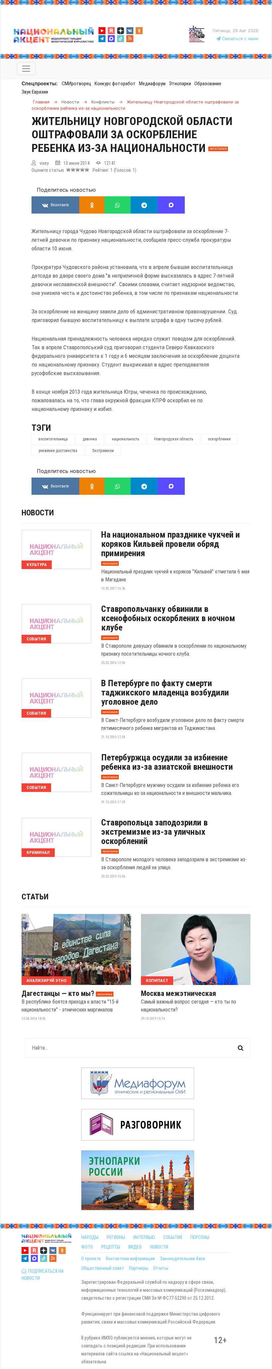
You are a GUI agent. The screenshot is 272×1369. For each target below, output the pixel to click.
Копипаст (157, 980)
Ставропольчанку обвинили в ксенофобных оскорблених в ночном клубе (168, 618)
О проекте (91, 1258)
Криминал (38, 852)
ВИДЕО (135, 1247)
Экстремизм (103, 450)
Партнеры (138, 1268)
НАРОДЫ (90, 1237)
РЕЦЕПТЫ (110, 1247)
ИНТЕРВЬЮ (144, 1237)
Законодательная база (182, 1258)
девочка (90, 439)
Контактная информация (130, 1258)
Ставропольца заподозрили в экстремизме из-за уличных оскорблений (154, 832)
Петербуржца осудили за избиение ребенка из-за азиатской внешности (167, 762)
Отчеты (160, 1268)
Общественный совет (102, 1268)
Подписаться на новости (43, 1275)
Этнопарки (180, 84)
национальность (125, 439)
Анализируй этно (46, 980)
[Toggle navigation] (26, 68)
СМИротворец (76, 84)
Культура (37, 564)
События (36, 638)
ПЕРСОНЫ (199, 1237)
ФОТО (87, 1247)
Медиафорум (152, 84)
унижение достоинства (57, 450)
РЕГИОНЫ (116, 1237)
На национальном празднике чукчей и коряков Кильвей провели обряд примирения (170, 544)
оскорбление (219, 439)
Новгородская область (173, 439)
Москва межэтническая (178, 994)
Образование (207, 84)
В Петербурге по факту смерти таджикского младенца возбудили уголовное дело (165, 692)
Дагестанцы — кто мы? (58, 994)
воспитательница (53, 439)
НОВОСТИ (159, 1247)
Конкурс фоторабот (115, 84)
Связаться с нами (239, 38)
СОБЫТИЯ (172, 1237)
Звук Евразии (35, 92)
